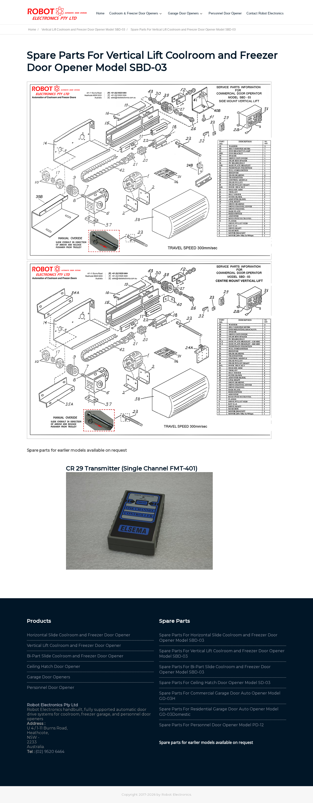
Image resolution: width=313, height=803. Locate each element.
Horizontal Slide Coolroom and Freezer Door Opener (78, 635)
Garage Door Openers (183, 13)
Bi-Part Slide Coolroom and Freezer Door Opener (75, 656)
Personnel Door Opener (225, 13)
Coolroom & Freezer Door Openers (133, 13)
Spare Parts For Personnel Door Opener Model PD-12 (211, 725)
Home (100, 13)
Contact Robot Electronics (265, 13)
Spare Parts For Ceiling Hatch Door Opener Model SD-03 (214, 682)
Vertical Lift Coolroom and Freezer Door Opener (74, 645)
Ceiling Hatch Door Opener (53, 666)
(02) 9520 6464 (49, 751)
